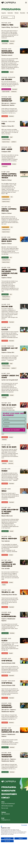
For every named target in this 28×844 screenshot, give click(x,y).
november (22, 12)
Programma (8, 787)
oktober (17, 12)
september (10, 12)
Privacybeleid (24, 825)
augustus (3, 12)
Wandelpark (8, 790)
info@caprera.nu (5, 819)
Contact (5, 797)
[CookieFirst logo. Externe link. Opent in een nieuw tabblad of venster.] (1, 826)
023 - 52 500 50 (5, 814)
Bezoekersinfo (9, 794)
